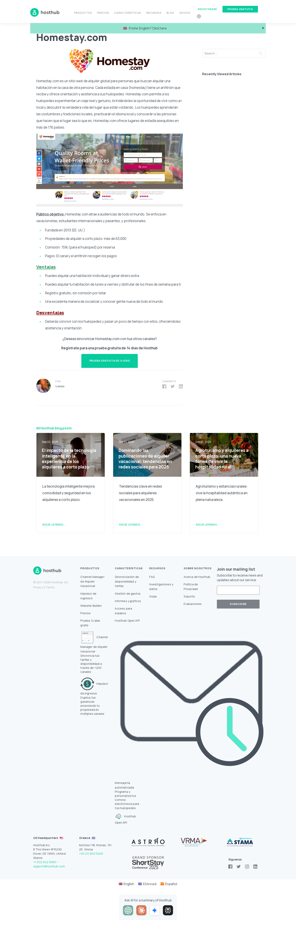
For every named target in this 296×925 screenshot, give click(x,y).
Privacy (38, 587)
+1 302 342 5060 (44, 862)
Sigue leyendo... (53, 524)
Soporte (189, 596)
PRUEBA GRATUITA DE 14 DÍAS (109, 360)
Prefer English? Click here (148, 28)
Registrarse (207, 9)
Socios (184, 13)
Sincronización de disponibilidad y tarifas (127, 581)
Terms (50, 587)
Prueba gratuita (240, 9)
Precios (103, 13)
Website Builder (91, 606)
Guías (153, 596)
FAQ (151, 577)
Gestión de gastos (128, 593)
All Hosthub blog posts (54, 428)
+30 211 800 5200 (91, 853)
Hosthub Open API (127, 620)
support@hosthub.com (49, 866)
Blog (170, 13)
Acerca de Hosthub (197, 577)
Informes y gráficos (128, 601)
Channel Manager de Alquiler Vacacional (92, 581)
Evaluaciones (193, 604)
